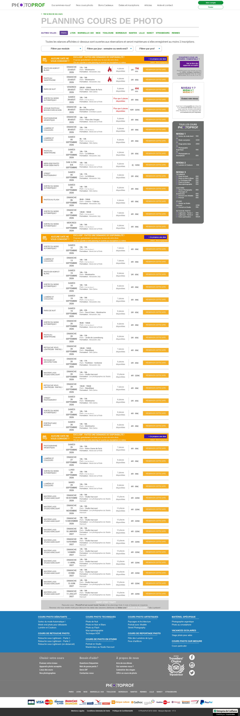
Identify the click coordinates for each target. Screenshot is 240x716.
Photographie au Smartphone (183, 155)
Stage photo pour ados (182, 635)
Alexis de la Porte (95, 102)
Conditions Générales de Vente (98, 711)
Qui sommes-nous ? (125, 666)
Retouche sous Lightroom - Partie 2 (54, 641)
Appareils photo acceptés (50, 666)
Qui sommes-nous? (61, 5)
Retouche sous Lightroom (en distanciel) (56, 644)
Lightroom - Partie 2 (186, 215)
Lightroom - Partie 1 (186, 213)
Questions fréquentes (89, 663)
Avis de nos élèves (124, 663)
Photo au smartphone (181, 624)
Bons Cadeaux (105, 5)
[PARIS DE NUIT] (52, 92)
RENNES (143, 692)
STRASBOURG (171, 692)
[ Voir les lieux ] (89, 99)
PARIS (71, 692)
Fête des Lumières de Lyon (140, 638)
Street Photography (185, 190)
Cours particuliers (185, 217)
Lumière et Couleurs (186, 165)
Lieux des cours (46, 670)
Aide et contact (165, 5)
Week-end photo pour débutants (52, 624)
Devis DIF (84, 670)
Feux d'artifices (135, 641)
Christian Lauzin (95, 112)
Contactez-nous (87, 673)
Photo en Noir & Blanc (186, 178)
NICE (85, 692)
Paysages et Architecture (181, 193)
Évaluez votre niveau (48, 663)
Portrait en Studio (185, 207)
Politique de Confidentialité (122, 711)
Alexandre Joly (94, 72)
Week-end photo (184, 140)
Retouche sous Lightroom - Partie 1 (54, 638)
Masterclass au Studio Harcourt (100, 647)
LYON (78, 692)
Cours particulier (179, 646)
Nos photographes (47, 673)
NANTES (133, 692)
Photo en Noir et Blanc (96, 624)
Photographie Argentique (182, 149)
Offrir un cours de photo (126, 673)
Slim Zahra (93, 92)
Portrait (181, 198)
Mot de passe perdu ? (89, 666)
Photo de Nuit (183, 176)
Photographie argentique (183, 621)
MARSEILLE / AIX (97, 692)
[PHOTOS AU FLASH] (52, 202)
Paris (81, 70)
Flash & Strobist (184, 182)
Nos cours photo (84, 5)
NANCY (159, 692)
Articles (148, 5)
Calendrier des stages (125, 670)
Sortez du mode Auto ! (186, 136)
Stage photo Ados (185, 144)
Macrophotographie (185, 184)
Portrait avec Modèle (186, 196)
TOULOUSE (111, 692)
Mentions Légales (77, 711)
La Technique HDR (185, 180)
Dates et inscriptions (129, 5)
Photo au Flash (92, 627)
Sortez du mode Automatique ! (51, 621)
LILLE (151, 692)
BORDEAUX (123, 692)
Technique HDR (93, 633)
